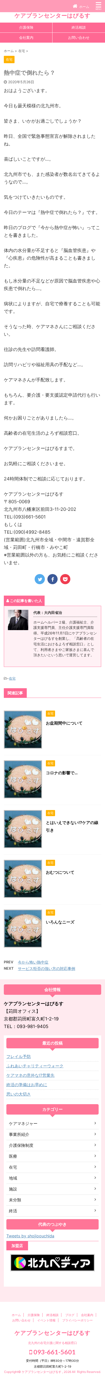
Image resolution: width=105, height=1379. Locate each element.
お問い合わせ (78, 37)
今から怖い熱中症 (33, 962)
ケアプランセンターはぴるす (52, 15)
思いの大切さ (18, 1094)
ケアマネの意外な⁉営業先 (30, 1075)
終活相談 (79, 27)
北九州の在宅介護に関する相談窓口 (52, 1343)
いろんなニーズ (60, 921)
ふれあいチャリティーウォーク (34, 1065)
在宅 (12, 678)
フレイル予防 (18, 1056)
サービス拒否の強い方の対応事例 (46, 968)
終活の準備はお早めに (26, 1084)
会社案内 (26, 37)
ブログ (69, 1315)
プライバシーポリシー (77, 1320)
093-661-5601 (54, 1352)
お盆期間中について (64, 723)
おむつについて (60, 872)
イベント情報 (46, 1320)
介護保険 (26, 27)
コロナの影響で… (62, 772)
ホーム (16, 1315)
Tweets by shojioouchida (30, 1235)
